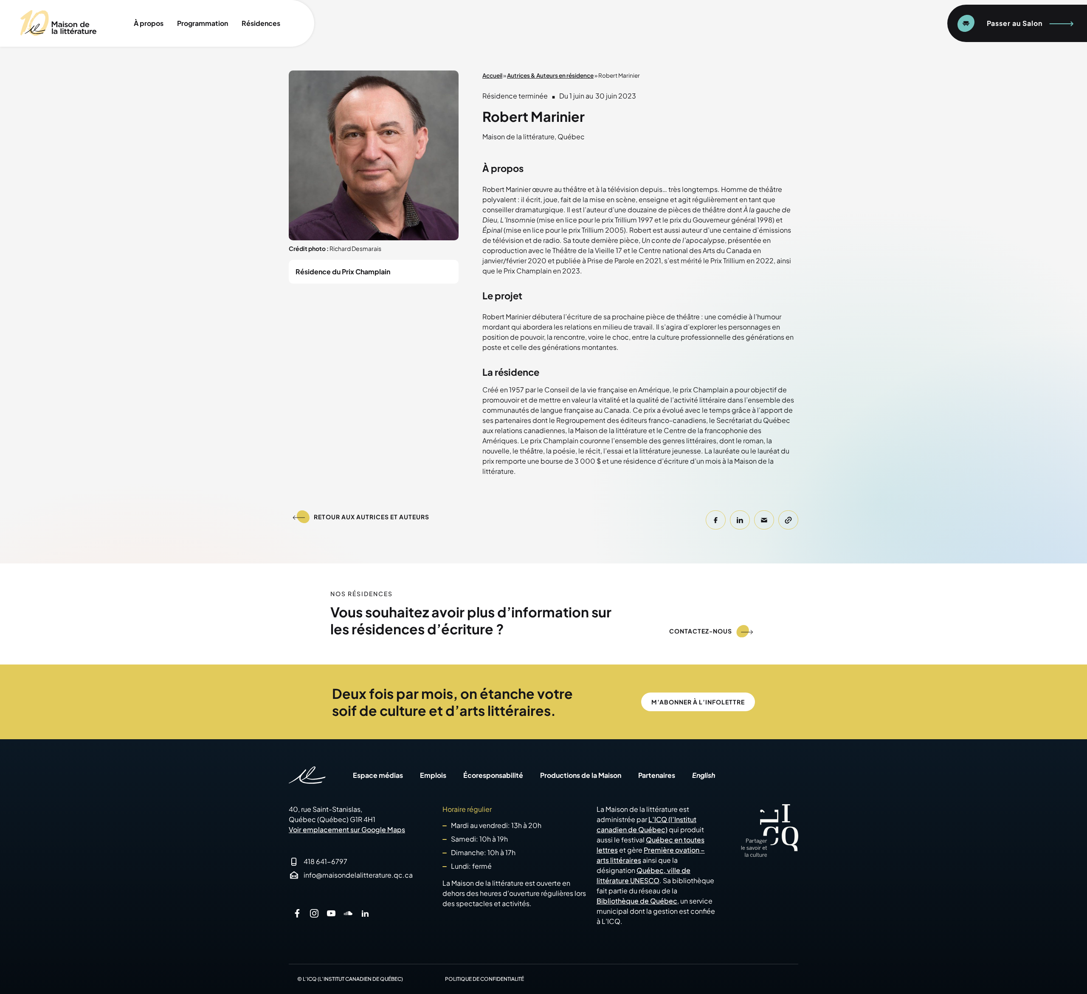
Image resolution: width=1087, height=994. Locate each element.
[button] (716, 519)
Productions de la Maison (580, 775)
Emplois (433, 775)
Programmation (202, 23)
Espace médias (378, 775)
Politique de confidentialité (484, 979)
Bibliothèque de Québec (637, 900)
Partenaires (656, 775)
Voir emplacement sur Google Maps (347, 829)
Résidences (261, 23)
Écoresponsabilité (493, 775)
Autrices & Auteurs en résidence (550, 75)
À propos (148, 23)
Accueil (492, 75)
